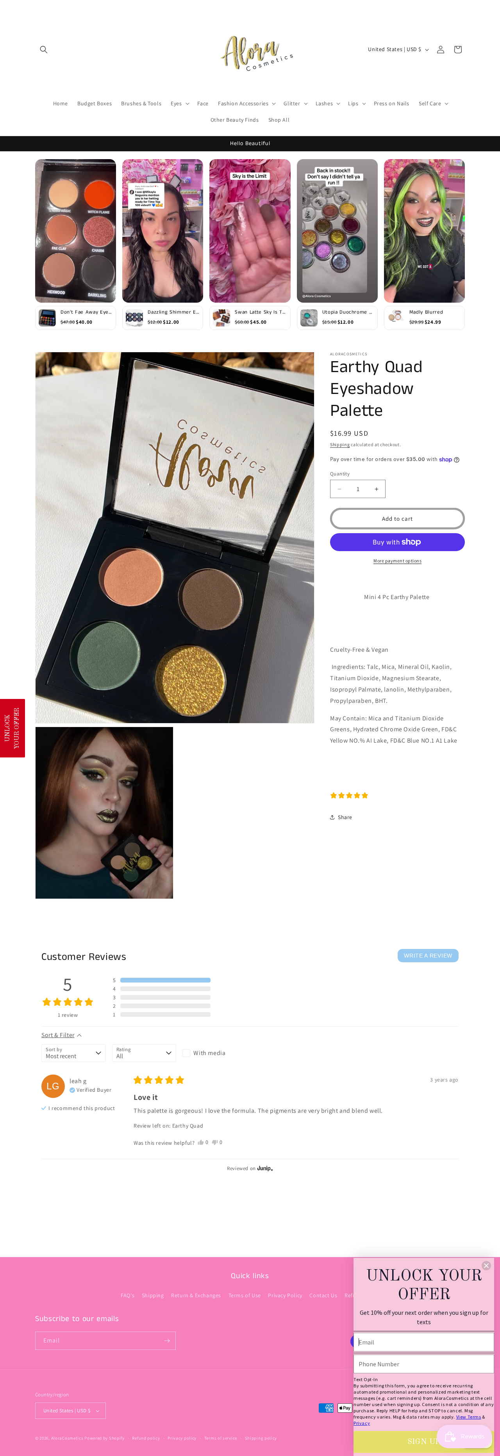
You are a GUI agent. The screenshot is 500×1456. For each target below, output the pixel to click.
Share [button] (345, 817)
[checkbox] (214, 1053)
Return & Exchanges (196, 1295)
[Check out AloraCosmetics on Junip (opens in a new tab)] (264, 1168)
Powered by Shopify (104, 1438)
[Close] (486, 1265)
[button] (43, 49)
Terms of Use (245, 1295)
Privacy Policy (285, 1295)
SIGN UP (423, 1442)
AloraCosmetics (68, 1438)
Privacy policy (182, 1438)
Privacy (362, 1423)
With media (209, 1053)
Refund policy (146, 1438)
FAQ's (127, 1295)
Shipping (340, 444)
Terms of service (220, 1438)
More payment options (397, 561)
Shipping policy (261, 1438)
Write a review (428, 955)
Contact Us (323, 1295)
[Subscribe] (166, 1341)
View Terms (468, 1417)
